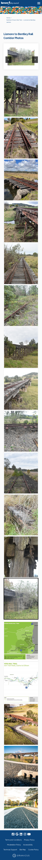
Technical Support (10, 850)
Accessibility (28, 845)
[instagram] (25, 834)
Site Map (22, 850)
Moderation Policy (14, 845)
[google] (17, 834)
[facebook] (13, 834)
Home (8, 18)
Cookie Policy (33, 850)
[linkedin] (21, 834)
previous (8, 59)
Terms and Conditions (13, 840)
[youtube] (29, 834)
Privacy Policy (29, 840)
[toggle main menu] (39, 3)
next (35, 59)
